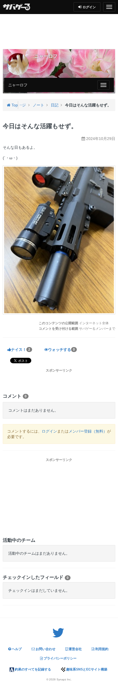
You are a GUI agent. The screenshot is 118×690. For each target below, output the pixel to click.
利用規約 (101, 649)
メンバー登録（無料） (88, 431)
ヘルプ (16, 649)
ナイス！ (20, 349)
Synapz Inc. (64, 679)
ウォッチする (61, 349)
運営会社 (75, 649)
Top (14, 105)
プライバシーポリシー (60, 658)
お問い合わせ (45, 649)
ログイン (49, 431)
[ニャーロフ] (18, 64)
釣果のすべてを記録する (32, 669)
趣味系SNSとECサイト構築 (86, 669)
